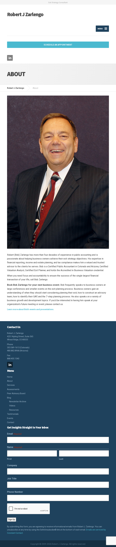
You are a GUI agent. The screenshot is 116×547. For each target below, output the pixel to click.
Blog (9, 398)
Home (9, 377)
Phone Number (15, 492)
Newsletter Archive (17, 401)
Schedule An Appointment (58, 45)
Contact (10, 422)
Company (12, 465)
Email (14, 433)
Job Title (12, 478)
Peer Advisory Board (16, 393)
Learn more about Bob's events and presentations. (30, 309)
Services (11, 385)
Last (61, 459)
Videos (12, 406)
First (9, 459)
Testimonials (13, 414)
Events (10, 418)
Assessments (13, 389)
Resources (14, 410)
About (10, 381)
